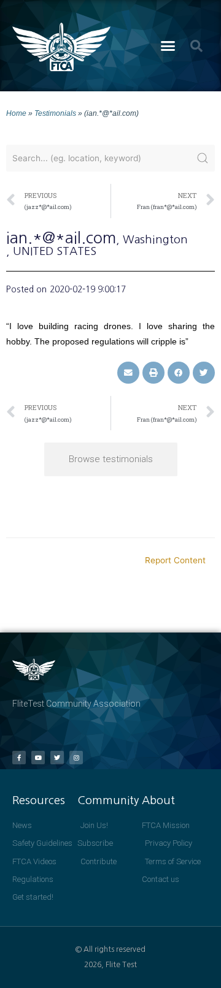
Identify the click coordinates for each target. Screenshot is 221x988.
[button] (168, 46)
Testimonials (55, 113)
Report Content (175, 560)
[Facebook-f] (19, 757)
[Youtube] (38, 757)
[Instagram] (76, 757)
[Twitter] (57, 757)
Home (16, 113)
